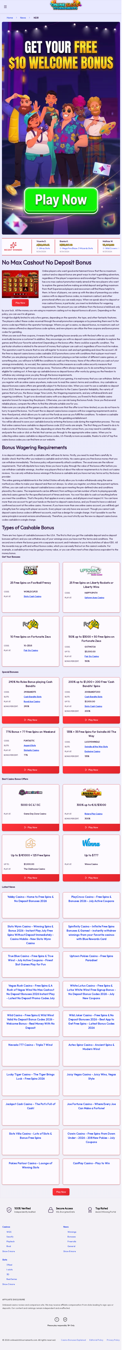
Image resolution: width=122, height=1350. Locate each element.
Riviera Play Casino (94, 813)
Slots (4, 1259)
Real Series (12, 1279)
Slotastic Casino (31, 750)
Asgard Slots (30, 745)
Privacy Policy (113, 1340)
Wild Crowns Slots (101, 248)
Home (10, 17)
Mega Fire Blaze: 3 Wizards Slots (65, 248)
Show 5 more (8, 1251)
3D (8, 1274)
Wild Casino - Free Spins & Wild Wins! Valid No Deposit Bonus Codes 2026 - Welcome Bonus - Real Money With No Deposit (30, 1021)
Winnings (72, 1232)
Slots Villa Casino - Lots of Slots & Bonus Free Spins (30, 1136)
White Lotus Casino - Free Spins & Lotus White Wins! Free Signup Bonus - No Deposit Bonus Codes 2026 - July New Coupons (91, 992)
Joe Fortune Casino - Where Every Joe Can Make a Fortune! (91, 1106)
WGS (9, 1232)
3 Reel (9, 1264)
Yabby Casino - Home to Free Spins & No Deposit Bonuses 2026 (30, 899)
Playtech (11, 1241)
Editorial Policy (96, 1340)
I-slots (10, 1269)
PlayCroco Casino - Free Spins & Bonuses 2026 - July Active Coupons (91, 899)
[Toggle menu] (5, 7)
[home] (65, 11)
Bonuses (72, 1236)
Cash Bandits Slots (33, 696)
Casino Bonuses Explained (73, 1340)
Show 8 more (69, 1251)
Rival (9, 1246)
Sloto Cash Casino (32, 596)
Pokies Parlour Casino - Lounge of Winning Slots (30, 1165)
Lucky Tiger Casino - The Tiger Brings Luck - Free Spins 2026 (31, 1076)
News (23, 17)
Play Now (20, 302)
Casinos (6, 1226)
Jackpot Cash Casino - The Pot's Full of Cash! (30, 1106)
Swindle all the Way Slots (96, 746)
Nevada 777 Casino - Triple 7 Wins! (30, 1045)
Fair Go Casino (31, 650)
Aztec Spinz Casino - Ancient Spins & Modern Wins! (91, 1047)
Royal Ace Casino (32, 701)
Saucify (10, 1236)
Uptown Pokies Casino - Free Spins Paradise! (91, 958)
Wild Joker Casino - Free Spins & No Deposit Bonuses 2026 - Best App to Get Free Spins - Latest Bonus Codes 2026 (91, 1021)
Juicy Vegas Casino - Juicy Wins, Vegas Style (91, 1076)
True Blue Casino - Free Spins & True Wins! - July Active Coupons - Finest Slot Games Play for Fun (30, 960)
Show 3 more (8, 1284)
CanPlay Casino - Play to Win (91, 1163)
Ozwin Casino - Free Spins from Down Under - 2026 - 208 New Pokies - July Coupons (91, 1138)
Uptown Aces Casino (94, 597)
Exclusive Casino (92, 751)
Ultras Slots (32, 248)
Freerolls (72, 1241)
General (71, 1246)
